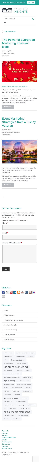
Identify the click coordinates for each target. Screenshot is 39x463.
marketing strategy (11, 398)
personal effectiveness (9, 405)
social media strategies (9, 415)
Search (33, 18)
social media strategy (23, 415)
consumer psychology (21, 363)
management (7, 394)
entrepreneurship (24, 380)
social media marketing (17, 411)
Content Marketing (8, 53)
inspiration (6, 391)
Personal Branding (11, 330)
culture (5, 373)
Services (5, 433)
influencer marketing (17, 387)
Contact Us (6, 444)
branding (31, 356)
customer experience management (11, 377)
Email (5, 233)
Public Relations (10, 335)
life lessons (27, 391)
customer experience (15, 373)
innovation (28, 387)
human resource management (24, 384)
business (6, 360)
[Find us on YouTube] (22, 292)
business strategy (17, 360)
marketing (17, 394)
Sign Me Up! (31, 2)
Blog (6, 310)
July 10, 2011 (6, 130)
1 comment (5, 56)
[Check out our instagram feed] (30, 292)
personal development (21, 401)
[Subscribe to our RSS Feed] (18, 292)
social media (24, 408)
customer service (27, 377)
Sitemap (5, 446)
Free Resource (7, 442)
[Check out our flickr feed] (33, 292)
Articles (4, 440)
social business (13, 408)
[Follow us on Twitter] (7, 292)
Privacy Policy (7, 448)
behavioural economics (21, 353)
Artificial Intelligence (8, 353)
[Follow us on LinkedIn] (14, 292)
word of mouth (16, 418)
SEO (5, 408)
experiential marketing (9, 384)
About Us (5, 431)
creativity (28, 370)
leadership (16, 391)
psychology (21, 405)
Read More (7, 107)
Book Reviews (9, 315)
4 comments (6, 134)
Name (5, 223)
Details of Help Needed (12, 243)
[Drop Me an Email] (3, 296)
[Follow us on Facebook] (3, 292)
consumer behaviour (8, 363)
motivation (24, 398)
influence (6, 387)
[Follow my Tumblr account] (26, 292)
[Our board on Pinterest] (11, 292)
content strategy (8, 370)
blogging (32, 353)
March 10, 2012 (7, 51)
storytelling (6, 419)
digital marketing (9, 381)
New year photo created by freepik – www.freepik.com (14, 86)
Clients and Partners (9, 437)
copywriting (19, 370)
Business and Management (11, 132)
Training (4, 435)
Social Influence (10, 339)
